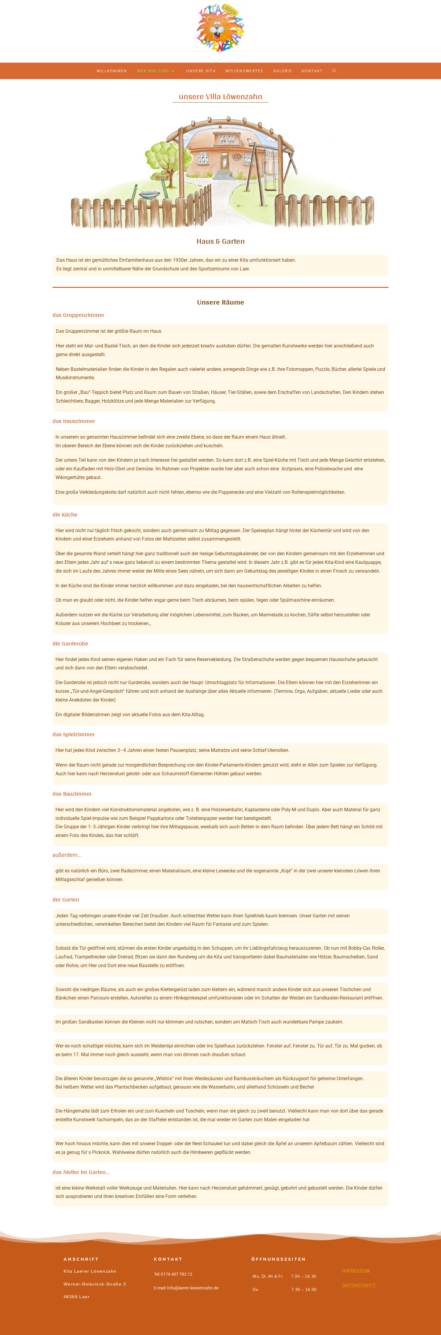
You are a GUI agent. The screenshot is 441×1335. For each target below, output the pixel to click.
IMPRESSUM (356, 1271)
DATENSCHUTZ (359, 1286)
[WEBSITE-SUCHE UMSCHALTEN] (338, 71)
